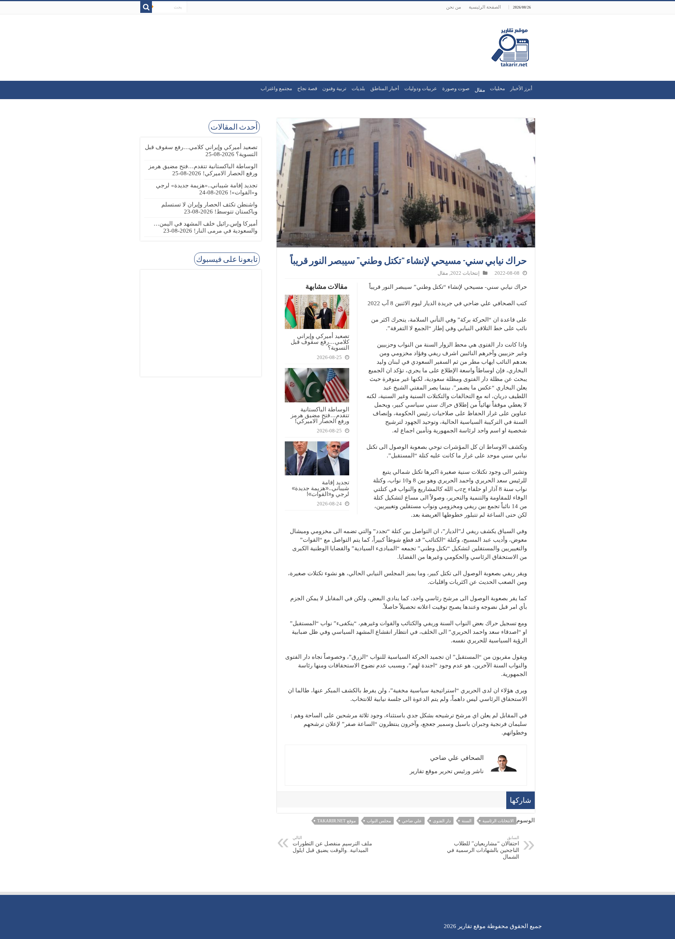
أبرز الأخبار (521, 88)
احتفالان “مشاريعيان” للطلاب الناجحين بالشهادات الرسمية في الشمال (483, 847)
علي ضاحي (412, 820)
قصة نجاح (307, 88)
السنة (466, 820)
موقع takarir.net (336, 820)
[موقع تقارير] (510, 46)
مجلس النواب (379, 820)
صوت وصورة (456, 88)
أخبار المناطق (384, 88)
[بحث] (146, 7)
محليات (497, 88)
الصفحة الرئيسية (485, 7)
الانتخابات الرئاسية (498, 820)
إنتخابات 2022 (465, 273)
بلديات (358, 88)
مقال (443, 273)
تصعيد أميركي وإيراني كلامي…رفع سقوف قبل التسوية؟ (320, 342)
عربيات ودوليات (420, 88)
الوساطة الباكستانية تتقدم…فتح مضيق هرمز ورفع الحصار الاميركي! (320, 415)
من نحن (453, 7)
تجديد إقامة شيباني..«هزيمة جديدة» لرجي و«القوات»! (320, 488)
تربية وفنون (334, 88)
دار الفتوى (442, 820)
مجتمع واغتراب (276, 88)
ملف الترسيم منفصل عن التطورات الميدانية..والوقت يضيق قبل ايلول (332, 844)
